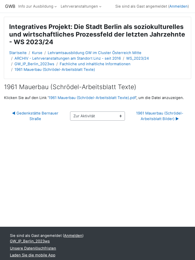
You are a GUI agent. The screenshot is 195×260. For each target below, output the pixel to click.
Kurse (37, 53)
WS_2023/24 (137, 58)
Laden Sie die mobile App (32, 255)
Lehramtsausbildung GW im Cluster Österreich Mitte (94, 53)
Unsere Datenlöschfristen (33, 248)
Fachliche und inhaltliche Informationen (95, 64)
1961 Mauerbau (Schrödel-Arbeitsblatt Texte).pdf (92, 97)
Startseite (18, 53)
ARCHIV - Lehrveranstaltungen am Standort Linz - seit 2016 (67, 58)
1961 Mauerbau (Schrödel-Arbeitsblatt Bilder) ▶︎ (159, 116)
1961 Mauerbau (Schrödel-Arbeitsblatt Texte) (54, 69)
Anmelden (178, 6)
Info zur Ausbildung (35, 6)
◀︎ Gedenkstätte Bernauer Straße (35, 116)
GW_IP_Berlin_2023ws (34, 64)
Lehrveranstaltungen (79, 6)
